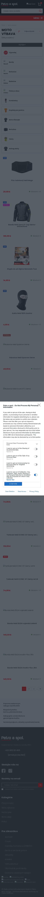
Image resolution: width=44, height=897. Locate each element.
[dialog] (22, 448)
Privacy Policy (34, 491)
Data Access (22, 491)
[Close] (40, 406)
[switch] (35, 449)
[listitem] (22, 443)
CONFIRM (13, 484)
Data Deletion (10, 491)
